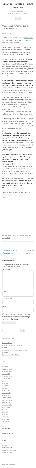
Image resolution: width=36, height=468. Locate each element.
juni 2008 (5, 412)
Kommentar (6, 269)
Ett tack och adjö (7, 343)
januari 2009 (6, 395)
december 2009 (7, 369)
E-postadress (7, 299)
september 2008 (7, 405)
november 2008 (7, 400)
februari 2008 (6, 421)
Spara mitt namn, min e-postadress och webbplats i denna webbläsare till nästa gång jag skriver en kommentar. (16, 316)
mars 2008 (5, 419)
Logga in (4, 445)
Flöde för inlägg (7, 448)
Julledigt (4, 348)
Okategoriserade (22, 235)
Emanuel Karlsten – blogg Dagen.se (18, 5)
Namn (5, 291)
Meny (18, 18)
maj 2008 (5, 414)
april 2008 (5, 417)
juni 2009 (5, 383)
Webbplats (5, 306)
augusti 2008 (6, 407)
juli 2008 (4, 409)
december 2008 (7, 398)
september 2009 (7, 376)
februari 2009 (6, 393)
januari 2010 (6, 367)
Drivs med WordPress (8, 464)
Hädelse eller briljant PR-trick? (11, 355)
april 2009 (5, 388)
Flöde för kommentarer (9, 450)
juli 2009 (4, 381)
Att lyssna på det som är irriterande (13, 345)
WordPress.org (7, 452)
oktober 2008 (6, 402)
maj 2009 (5, 386)
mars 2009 (5, 390)
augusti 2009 (6, 378)
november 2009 (7, 371)
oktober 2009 (6, 374)
